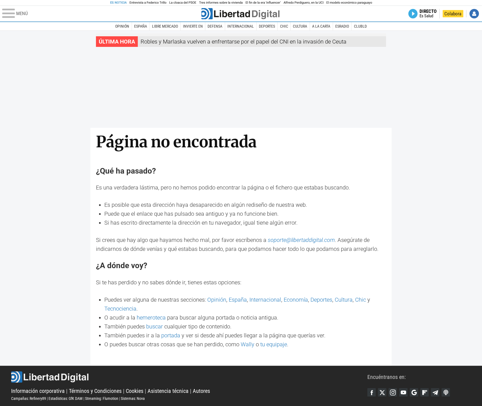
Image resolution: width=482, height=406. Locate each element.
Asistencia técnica (168, 391)
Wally (247, 344)
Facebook (371, 392)
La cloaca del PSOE (182, 2)
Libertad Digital (189, 377)
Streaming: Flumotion (101, 398)
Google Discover (414, 392)
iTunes (446, 392)
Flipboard (424, 392)
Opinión (122, 26)
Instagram (393, 392)
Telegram (435, 392)
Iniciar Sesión (474, 13)
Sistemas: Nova (133, 398)
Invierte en (193, 26)
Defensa (215, 26)
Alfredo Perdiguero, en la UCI (304, 2)
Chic (284, 26)
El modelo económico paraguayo (349, 2)
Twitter (382, 392)
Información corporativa (38, 391)
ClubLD (360, 26)
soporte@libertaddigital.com (301, 240)
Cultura (300, 26)
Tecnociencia (120, 308)
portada (170, 335)
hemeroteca (151, 317)
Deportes (267, 26)
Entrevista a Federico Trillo (147, 2)
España (140, 26)
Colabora (452, 13)
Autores (201, 391)
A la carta (321, 26)
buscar (154, 326)
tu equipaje (273, 344)
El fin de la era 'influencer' (263, 2)
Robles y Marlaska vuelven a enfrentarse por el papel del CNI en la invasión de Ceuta (243, 41)
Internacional (240, 26)
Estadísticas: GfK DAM (66, 398)
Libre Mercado (165, 26)
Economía (296, 299)
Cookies (134, 391)
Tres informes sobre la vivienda (221, 2)
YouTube (403, 392)
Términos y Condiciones (95, 391)
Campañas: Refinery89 (28, 398)
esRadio (342, 26)
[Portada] (240, 13)
